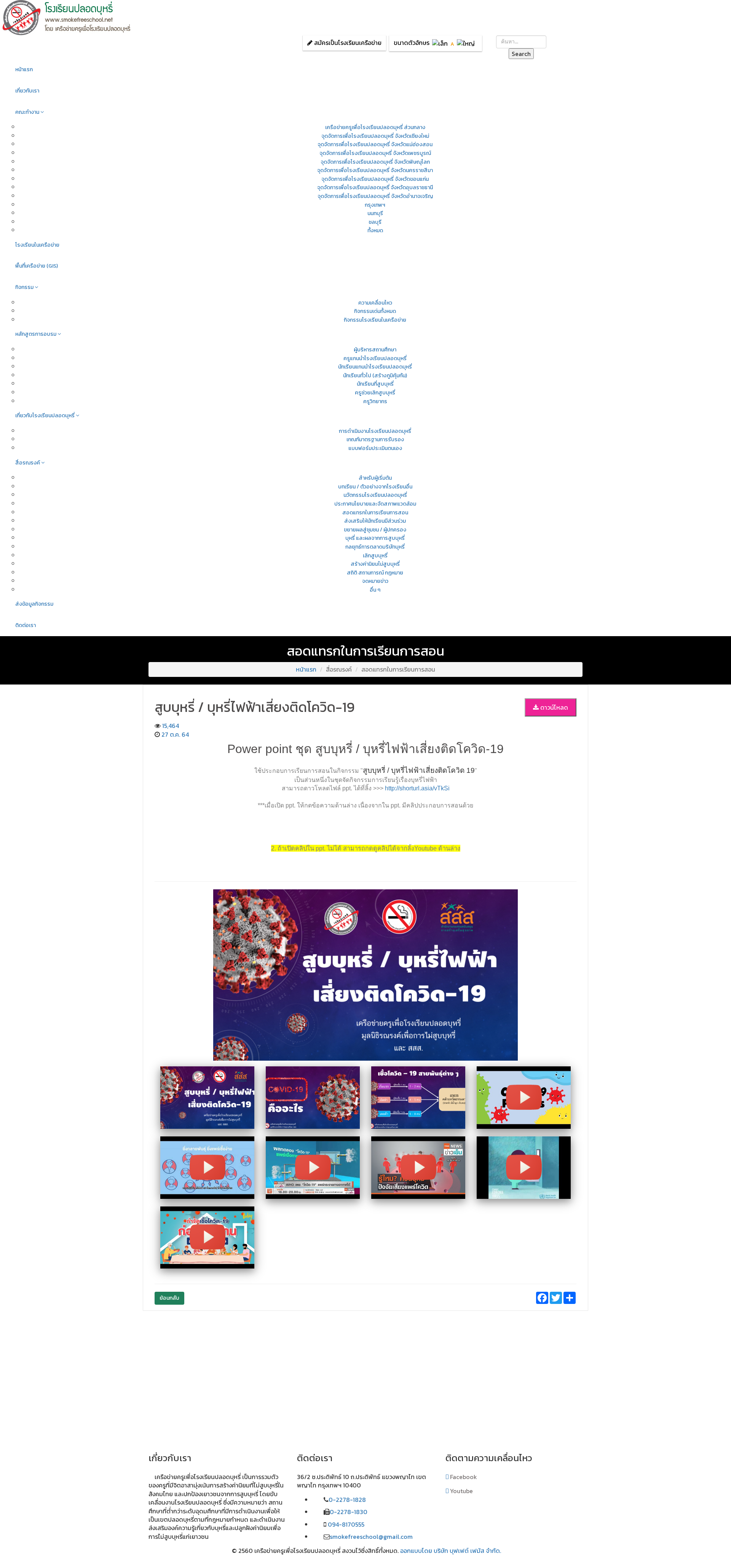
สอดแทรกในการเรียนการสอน (375, 513)
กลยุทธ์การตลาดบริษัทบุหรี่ (375, 547)
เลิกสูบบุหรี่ (375, 556)
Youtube (460, 1490)
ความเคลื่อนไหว (375, 303)
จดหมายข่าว (375, 581)
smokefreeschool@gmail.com (371, 1536)
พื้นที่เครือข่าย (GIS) (36, 266)
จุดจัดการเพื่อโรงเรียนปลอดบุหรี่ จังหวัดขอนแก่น (375, 179)
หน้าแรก (24, 69)
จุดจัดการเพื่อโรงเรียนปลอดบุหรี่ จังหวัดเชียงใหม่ (375, 136)
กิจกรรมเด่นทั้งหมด (375, 311)
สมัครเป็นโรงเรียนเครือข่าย (347, 42)
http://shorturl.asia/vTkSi (417, 788)
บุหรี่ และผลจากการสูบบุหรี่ (375, 538)
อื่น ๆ (375, 590)
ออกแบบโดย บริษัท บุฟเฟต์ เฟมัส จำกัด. (450, 1550)
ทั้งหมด (375, 231)
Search (521, 53)
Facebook (462, 1476)
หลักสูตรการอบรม (36, 334)
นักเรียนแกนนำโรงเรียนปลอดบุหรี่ (375, 367)
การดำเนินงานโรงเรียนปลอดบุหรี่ (375, 431)
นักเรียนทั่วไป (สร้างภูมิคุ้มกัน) (375, 376)
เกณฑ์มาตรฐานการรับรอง (375, 440)
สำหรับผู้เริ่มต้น (375, 478)
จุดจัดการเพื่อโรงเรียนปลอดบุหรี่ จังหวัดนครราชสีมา (375, 170)
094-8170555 (345, 1524)
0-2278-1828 (347, 1499)
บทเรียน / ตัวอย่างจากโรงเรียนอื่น (375, 487)
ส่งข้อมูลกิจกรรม (34, 604)
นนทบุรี (375, 213)
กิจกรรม (25, 287)
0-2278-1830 (348, 1511)
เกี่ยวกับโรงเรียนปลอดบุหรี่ (45, 416)
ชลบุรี (375, 222)
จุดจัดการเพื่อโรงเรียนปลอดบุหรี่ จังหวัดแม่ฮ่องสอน (375, 144)
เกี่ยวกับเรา (27, 91)
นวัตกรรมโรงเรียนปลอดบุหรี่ (375, 495)
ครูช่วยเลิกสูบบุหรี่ (375, 393)
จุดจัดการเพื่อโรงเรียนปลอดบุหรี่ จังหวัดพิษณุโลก (375, 162)
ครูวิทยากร (375, 401)
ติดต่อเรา (25, 625)
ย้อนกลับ (169, 1298)
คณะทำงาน (27, 112)
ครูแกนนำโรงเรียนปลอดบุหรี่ (375, 358)
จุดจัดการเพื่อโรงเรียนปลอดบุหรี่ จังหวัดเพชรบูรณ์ (375, 153)
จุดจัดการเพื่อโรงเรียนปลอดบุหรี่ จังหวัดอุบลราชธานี (375, 187)
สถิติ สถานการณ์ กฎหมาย (375, 573)
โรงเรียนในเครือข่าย (37, 245)
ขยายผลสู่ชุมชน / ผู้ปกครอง (375, 530)
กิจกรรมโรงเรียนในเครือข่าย (375, 320)
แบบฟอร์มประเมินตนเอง (375, 448)
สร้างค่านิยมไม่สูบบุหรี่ (375, 564)
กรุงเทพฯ (375, 205)
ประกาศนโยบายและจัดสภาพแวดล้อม (375, 504)
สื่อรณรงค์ (28, 463)
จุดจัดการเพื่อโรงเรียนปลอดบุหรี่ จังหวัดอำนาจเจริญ (375, 196)
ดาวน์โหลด (553, 707)
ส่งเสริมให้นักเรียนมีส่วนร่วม (375, 521)
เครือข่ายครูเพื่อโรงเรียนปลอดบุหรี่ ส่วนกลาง (375, 127)
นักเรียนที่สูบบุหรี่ (375, 384)
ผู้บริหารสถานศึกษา (375, 350)
